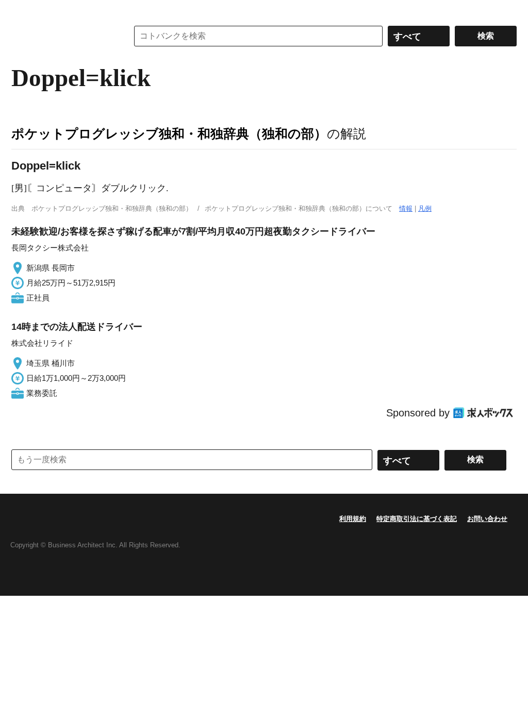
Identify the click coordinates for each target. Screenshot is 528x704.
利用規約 (352, 519)
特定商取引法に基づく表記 (416, 519)
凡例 (425, 208)
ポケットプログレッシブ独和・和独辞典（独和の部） (169, 133)
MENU (21, 10)
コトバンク (62, 36)
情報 (405, 208)
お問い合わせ (487, 519)
